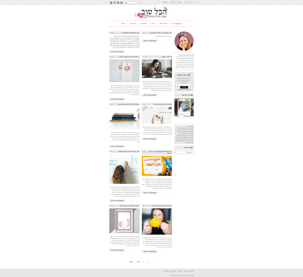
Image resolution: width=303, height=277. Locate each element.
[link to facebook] (111, 3)
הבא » (138, 262)
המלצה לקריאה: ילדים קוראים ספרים (128, 104)
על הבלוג (179, 2)
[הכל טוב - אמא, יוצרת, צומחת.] (151, 13)
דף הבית (192, 2)
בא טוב (123, 23)
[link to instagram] (114, 3)
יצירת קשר (165, 2)
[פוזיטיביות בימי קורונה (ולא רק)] (157, 219)
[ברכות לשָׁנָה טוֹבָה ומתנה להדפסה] (124, 68)
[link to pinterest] (118, 3)
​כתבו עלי (172, 2)
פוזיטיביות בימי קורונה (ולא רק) (162, 206)
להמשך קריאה (152, 41)
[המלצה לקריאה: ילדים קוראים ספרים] (124, 116)
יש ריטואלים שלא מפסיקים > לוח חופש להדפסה (160, 152)
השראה (153, 23)
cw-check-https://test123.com (160, 33)
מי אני (185, 2)
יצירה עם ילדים (163, 23)
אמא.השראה (144, 23)
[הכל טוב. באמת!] (157, 66)
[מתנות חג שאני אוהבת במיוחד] (157, 113)
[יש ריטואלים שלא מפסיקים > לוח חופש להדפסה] (157, 163)
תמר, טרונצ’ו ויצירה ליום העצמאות (128, 151)
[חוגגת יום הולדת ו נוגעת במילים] (124, 218)
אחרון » (131, 262)
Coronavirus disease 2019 (130, 33)
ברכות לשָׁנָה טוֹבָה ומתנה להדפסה (129, 57)
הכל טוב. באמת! (167, 57)
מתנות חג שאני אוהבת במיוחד (162, 104)
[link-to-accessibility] (121, 3)
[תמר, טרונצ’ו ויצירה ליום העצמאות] (124, 167)
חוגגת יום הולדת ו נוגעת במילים (129, 206)
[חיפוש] (126, 2)
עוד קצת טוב (133, 23)
